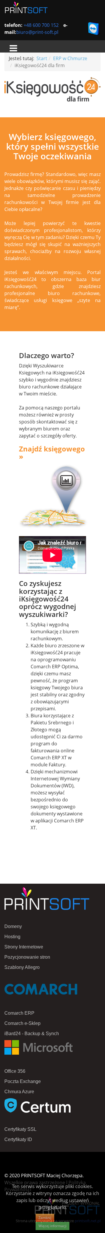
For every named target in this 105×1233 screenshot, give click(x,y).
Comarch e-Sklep (22, 1023)
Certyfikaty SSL (20, 1129)
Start (41, 58)
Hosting (12, 936)
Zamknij (44, 1217)
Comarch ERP (19, 1013)
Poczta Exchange (22, 1081)
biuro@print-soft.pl (37, 32)
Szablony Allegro (22, 967)
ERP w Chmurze (70, 58)
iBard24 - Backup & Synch (31, 1033)
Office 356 (14, 1071)
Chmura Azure (19, 1091)
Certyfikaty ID (18, 1139)
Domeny (13, 926)
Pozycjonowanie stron (27, 957)
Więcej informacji (52, 1225)
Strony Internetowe (23, 946)
